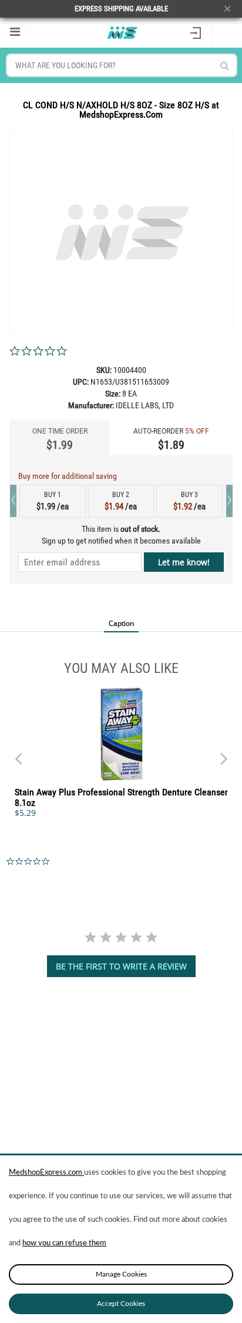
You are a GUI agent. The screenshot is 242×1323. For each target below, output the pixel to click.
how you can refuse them (64, 1243)
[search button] (225, 65)
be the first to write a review (121, 966)
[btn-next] (18, 753)
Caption (121, 623)
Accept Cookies (121, 1303)
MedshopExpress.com (46, 1173)
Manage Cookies (121, 1274)
